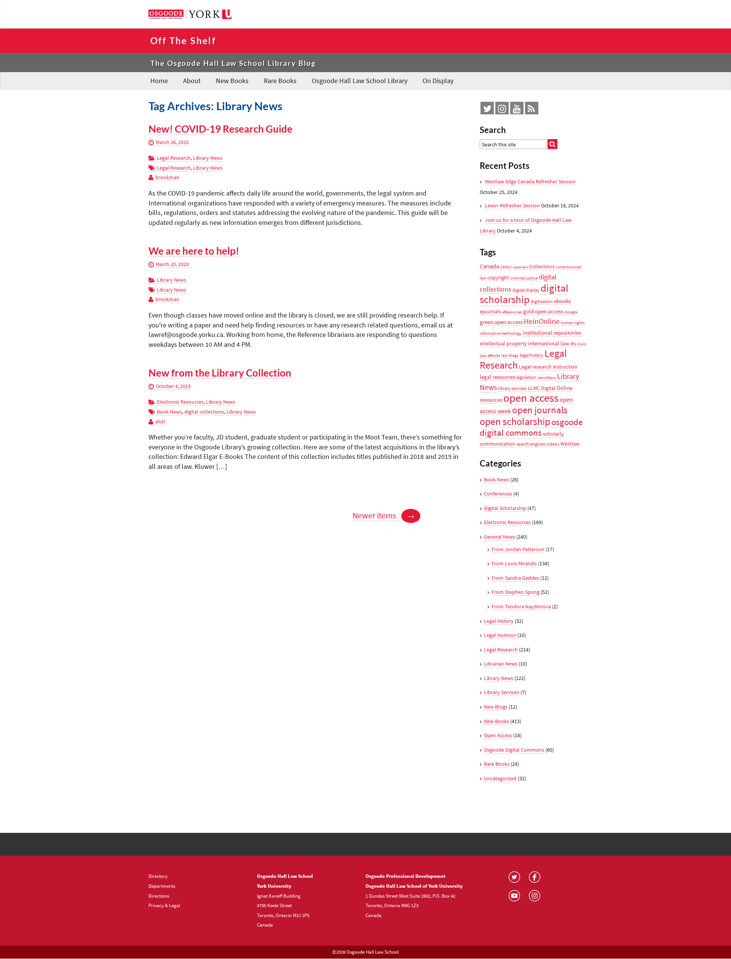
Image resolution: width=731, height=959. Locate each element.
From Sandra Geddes (515, 577)
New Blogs (496, 706)
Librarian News (500, 663)
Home (159, 80)
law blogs (510, 355)
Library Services (501, 692)
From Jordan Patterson (518, 549)
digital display (525, 290)
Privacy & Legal (164, 905)
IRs (573, 343)
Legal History (499, 620)
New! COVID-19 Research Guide (220, 129)
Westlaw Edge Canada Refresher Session (530, 181)
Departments (161, 886)
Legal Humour (500, 635)
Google (571, 312)
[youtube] (517, 110)
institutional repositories (552, 332)
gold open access (543, 311)
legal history (531, 355)
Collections (542, 266)
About (192, 80)
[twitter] (487, 110)
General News (499, 536)
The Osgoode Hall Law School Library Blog (233, 63)
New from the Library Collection (219, 372)
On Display (438, 80)
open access (531, 398)
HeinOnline (542, 321)
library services (512, 388)
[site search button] (552, 144)
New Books (232, 80)
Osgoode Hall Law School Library (359, 80)
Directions (158, 896)
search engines (531, 444)
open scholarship (515, 421)
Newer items (384, 515)
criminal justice (524, 278)
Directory (158, 876)
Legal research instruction (548, 366)
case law (520, 267)
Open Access (498, 735)
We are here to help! (193, 251)
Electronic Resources (180, 401)
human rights (573, 322)
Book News (169, 411)
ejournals (490, 311)
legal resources (497, 376)
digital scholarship (524, 293)
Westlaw (569, 443)
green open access (501, 322)
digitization (542, 301)
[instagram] (502, 110)
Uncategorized (500, 778)
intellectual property (503, 343)
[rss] (531, 110)
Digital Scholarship (505, 508)
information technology (501, 333)
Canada (489, 266)
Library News (207, 157)
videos (552, 444)
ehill (160, 421)
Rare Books (280, 80)
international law (548, 343)
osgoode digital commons (531, 427)
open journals (539, 410)
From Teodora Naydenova (521, 606)
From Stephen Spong (515, 592)
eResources (512, 312)
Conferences (498, 493)
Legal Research (174, 157)
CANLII (506, 267)
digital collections (204, 411)
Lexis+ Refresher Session (512, 205)
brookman (167, 177)
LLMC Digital (541, 388)
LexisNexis (547, 377)
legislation (526, 377)
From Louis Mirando (514, 563)
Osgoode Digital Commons (514, 749)
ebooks (562, 301)
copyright (498, 277)
